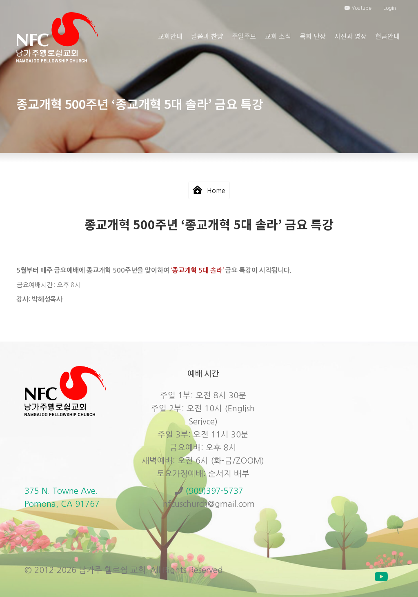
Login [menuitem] (389, 8)
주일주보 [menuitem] (244, 36)
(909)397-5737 (214, 491)
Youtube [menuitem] (360, 8)
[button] (381, 576)
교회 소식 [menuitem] (278, 36)
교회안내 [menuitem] (170, 36)
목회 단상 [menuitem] (313, 36)
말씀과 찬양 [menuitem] (207, 36)
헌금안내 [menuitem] (387, 36)
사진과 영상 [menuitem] (350, 36)
